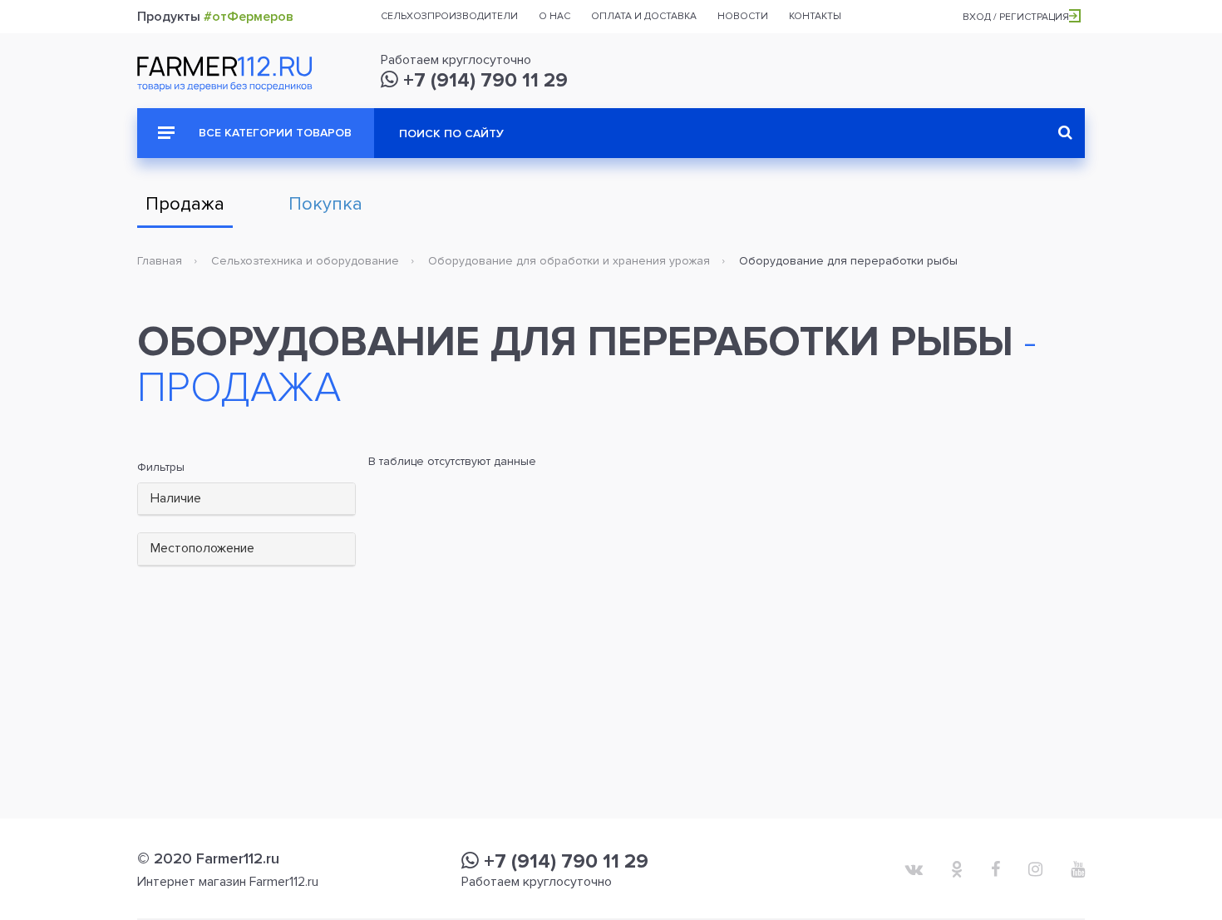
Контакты (815, 16)
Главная (159, 261)
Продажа (184, 204)
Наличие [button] (175, 498)
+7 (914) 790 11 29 (483, 80)
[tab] (246, 499)
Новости (742, 16)
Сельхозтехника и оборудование (305, 261)
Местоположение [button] (202, 548)
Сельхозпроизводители (449, 16)
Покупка (325, 204)
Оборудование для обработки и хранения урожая (569, 261)
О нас (554, 16)
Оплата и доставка (644, 16)
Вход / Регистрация (1016, 17)
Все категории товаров (273, 133)
